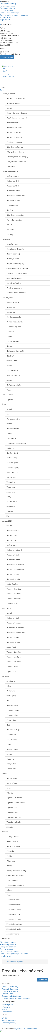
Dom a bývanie (7, 297)
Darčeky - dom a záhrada (16, 98)
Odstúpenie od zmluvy (8, 8)
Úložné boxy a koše (14, 385)
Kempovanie (11, 734)
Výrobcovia (6, 1007)
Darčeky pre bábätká (14, 550)
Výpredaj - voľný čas (14, 817)
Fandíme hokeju (12, 715)
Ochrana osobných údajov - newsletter (14, 15)
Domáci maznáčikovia (15, 322)
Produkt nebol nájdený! (14, 961)
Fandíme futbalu (13, 710)
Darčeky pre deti (13, 555)
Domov (2, 90)
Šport (4, 404)
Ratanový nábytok (13, 375)
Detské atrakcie (12, 705)
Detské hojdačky (13, 428)
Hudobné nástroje (13, 730)
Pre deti (9, 225)
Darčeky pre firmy (13, 190)
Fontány (10, 856)
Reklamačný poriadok (8, 6)
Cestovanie (11, 691)
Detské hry (10, 108)
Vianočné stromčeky (14, 598)
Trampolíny (11, 482)
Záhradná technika (13, 900)
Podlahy (9, 365)
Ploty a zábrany (12, 880)
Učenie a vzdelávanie (14, 288)
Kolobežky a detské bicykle (16, 443)
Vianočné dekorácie (14, 589)
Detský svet (6, 239)
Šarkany (10, 754)
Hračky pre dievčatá (14, 132)
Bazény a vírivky (12, 836)
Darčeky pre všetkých (10, 171)
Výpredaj (10, 399)
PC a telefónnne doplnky (16, 152)
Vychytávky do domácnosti (16, 161)
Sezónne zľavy (7, 395)
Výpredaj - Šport (12, 812)
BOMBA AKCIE (12, 501)
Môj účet (5, 1018)
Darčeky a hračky (8, 93)
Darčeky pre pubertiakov (16, 195)
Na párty (10, 210)
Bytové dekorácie (13, 302)
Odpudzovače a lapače (15, 875)
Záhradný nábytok (13, 934)
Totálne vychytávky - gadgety (17, 157)
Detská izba (11, 307)
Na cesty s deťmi (13, 258)
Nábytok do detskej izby (15, 263)
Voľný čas (5, 676)
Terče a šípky (11, 477)
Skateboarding (12, 458)
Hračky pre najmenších (15, 137)
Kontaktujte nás (5, 17)
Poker (9, 744)
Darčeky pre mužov (14, 560)
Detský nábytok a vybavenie (17, 113)
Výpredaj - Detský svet (15, 798)
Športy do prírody (13, 472)
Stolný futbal (11, 764)
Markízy (9, 866)
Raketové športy (12, 453)
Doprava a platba (6, 10)
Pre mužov (10, 229)
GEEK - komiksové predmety (17, 118)
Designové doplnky (13, 103)
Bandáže (10, 409)
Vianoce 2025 (7, 608)
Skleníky (10, 890)
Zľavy (8, 516)
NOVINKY (10, 356)
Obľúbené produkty (9, 1023)
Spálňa (9, 380)
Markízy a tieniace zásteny (16, 870)
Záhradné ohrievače (14, 919)
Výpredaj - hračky (13, 807)
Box (8, 414)
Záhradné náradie (13, 914)
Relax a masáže (12, 749)
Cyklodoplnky (11, 695)
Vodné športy (11, 487)
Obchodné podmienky (8, 3)
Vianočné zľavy (12, 603)
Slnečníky (10, 895)
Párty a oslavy (12, 739)
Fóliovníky (10, 851)
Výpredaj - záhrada (14, 822)
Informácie (6, 938)
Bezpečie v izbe (12, 244)
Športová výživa (12, 462)
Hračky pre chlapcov (14, 127)
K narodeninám (12, 205)
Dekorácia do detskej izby (16, 249)
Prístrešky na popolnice (15, 885)
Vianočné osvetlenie (14, 594)
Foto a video (11, 720)
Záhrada (10, 827)
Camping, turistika (13, 419)
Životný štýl (11, 166)
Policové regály (12, 370)
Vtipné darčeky (12, 671)
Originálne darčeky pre (15, 147)
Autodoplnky (11, 681)
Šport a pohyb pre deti (15, 278)
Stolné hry (10, 759)
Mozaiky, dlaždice (13, 341)
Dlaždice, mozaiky (13, 846)
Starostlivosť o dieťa (14, 283)
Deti (8, 700)
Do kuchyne (11, 312)
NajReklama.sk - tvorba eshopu (26, 1028)
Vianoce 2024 (7, 521)
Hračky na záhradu (13, 123)
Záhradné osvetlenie (14, 924)
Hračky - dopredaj (13, 254)
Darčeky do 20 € (13, 176)
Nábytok (10, 346)
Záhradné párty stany (14, 929)
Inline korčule (11, 438)
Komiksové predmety (14, 142)
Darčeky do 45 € (13, 181)
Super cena (11, 506)
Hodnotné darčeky (13, 200)
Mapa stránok (5, 20)
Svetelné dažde (12, 584)
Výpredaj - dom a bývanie (16, 802)
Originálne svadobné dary (16, 215)
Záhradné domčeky (14, 909)
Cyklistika (10, 424)
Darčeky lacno (12, 545)
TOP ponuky (6, 496)
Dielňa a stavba (12, 841)
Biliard (9, 686)
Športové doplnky (13, 467)
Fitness (9, 433)
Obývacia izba (12, 361)
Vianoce (9, 390)
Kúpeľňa (10, 336)
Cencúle (10, 525)
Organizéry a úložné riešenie (17, 268)
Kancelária (10, 331)
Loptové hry (11, 448)
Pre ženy (10, 234)
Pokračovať (42, 979)
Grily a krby (11, 861)
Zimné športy (11, 492)
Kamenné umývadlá (14, 326)
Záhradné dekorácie (14, 904)
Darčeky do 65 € (13, 186)
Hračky (9, 725)
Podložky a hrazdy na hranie (17, 273)
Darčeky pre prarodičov (15, 564)
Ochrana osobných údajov (9, 13)
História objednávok (9, 1020)
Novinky (5, 1009)
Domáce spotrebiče (14, 317)
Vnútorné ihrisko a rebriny (16, 293)
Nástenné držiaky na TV (15, 351)
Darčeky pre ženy (13, 574)
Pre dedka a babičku (14, 220)
